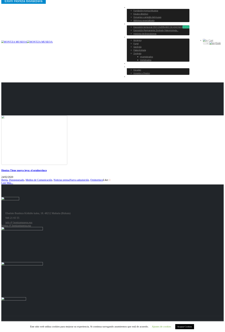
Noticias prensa (62, 180)
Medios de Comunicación (39, 180)
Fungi (136, 43)
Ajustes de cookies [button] (161, 326)
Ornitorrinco (96, 180)
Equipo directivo (140, 13)
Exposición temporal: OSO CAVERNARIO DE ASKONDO (161, 27)
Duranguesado (16, 180)
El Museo (135, 7)
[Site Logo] (27, 41)
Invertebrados (146, 56)
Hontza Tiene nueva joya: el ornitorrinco (24, 170)
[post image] (112, 140)
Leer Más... (7, 182)
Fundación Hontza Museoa (145, 10)
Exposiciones (137, 24)
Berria (4, 180)
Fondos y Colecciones (143, 37)
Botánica (137, 40)
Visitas (133, 66)
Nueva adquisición (79, 180)
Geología (137, 46)
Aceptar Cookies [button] (184, 326)
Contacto (135, 76)
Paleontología (139, 50)
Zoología (137, 53)
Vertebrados (145, 60)
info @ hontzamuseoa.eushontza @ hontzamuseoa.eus (16, 224)
